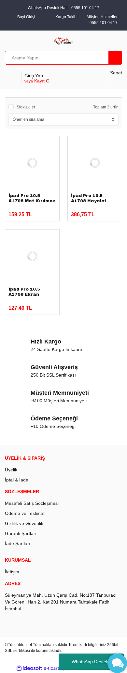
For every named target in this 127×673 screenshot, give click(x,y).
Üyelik (11, 469)
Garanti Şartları (20, 533)
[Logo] (63, 40)
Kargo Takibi (66, 17)
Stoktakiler (26, 107)
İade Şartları (17, 543)
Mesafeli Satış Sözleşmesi (32, 503)
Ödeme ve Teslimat (25, 513)
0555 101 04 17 (104, 22)
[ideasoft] (29, 668)
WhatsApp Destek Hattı (96, 661)
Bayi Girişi (26, 17)
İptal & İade (16, 479)
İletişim (12, 571)
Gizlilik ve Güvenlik (24, 523)
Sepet (116, 72)
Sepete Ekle (31, 211)
